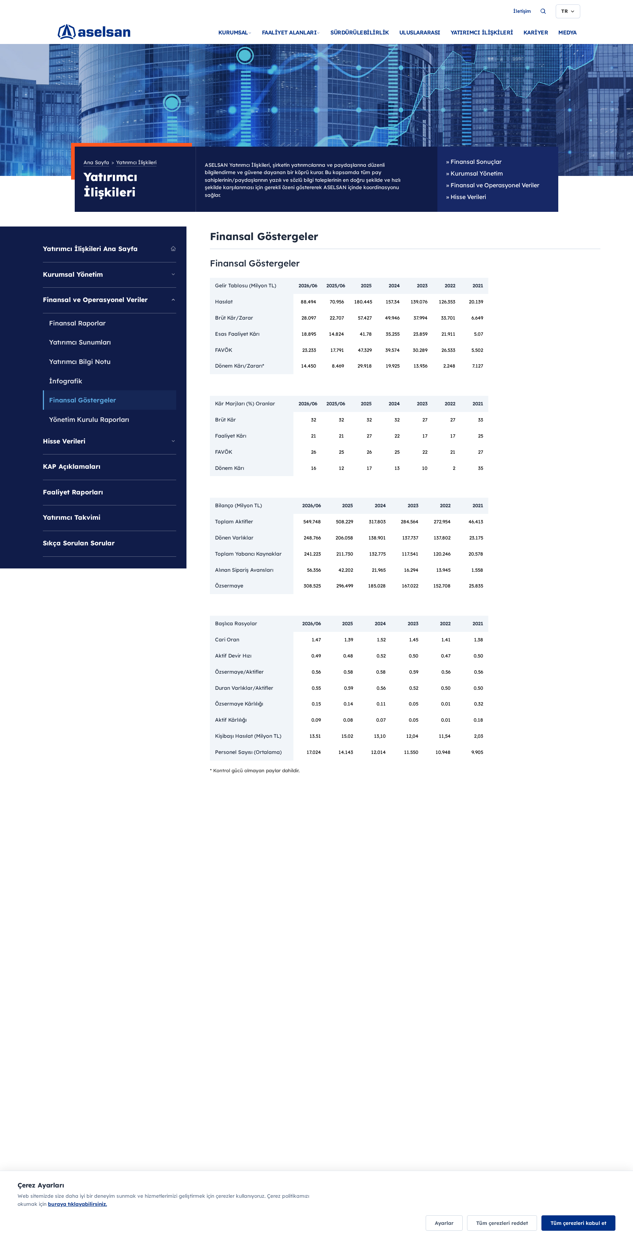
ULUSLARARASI (419, 32)
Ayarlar (444, 1223)
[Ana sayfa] (108, 40)
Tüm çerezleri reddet (502, 1223)
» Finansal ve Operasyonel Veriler (492, 185)
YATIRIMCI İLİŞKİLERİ (482, 32)
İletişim (522, 11)
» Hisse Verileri (466, 196)
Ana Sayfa (96, 162)
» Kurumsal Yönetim (474, 173)
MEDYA (567, 32)
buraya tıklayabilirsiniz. (77, 1204)
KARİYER (535, 32)
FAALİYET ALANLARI (289, 32)
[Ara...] (543, 11)
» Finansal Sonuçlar (473, 161)
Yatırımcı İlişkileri (136, 162)
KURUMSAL (233, 32)
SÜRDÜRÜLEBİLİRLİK (359, 32)
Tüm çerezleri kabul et (578, 1223)
